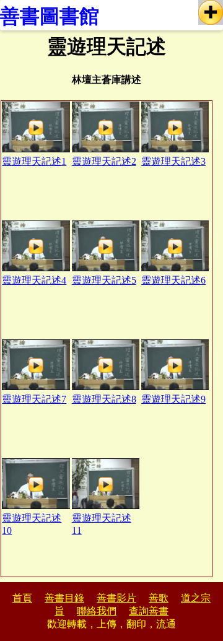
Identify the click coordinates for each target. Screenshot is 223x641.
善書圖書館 (49, 16)
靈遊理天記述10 (31, 524)
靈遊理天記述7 (34, 399)
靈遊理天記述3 (173, 161)
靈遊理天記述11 (101, 524)
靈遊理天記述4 (34, 280)
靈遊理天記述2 (104, 161)
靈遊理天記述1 (34, 161)
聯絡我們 (96, 611)
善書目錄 (64, 598)
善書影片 (116, 598)
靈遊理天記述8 (104, 399)
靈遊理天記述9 (173, 399)
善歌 (158, 598)
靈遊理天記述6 (173, 280)
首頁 (22, 598)
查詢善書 (148, 611)
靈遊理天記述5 (104, 280)
